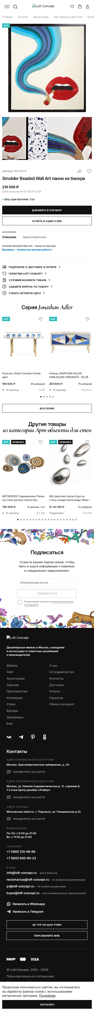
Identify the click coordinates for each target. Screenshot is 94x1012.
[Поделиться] (79, 171)
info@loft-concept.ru (22, 873)
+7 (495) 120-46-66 (21, 851)
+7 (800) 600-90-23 (21, 858)
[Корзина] (80, 6)
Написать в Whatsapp (29, 904)
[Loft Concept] (47, 6)
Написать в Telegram (28, 911)
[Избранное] (72, 6)
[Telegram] (21, 737)
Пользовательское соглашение (30, 976)
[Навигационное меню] (7, 6)
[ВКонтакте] (9, 737)
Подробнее (47, 995)
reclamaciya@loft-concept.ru (28, 879)
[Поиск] (15, 6)
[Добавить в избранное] (89, 171)
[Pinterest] (32, 737)
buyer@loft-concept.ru (23, 893)
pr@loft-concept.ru (20, 886)
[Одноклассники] (44, 737)
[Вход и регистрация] (87, 6)
